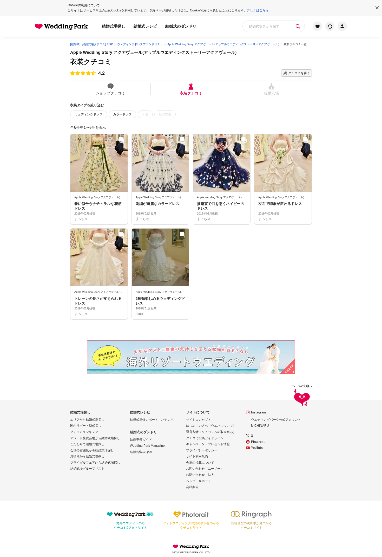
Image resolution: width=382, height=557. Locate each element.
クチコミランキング (84, 432)
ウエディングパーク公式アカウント (276, 420)
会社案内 (192, 487)
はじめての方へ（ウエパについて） (211, 426)
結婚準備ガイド (141, 439)
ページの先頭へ (302, 386)
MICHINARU (260, 426)
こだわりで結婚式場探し (87, 444)
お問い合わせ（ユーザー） (204, 468)
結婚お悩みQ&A (141, 452)
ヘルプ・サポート (198, 481)
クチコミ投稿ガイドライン (204, 438)
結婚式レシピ (145, 26)
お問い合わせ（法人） (201, 475)
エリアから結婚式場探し (87, 420)
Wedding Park (191, 546)
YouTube (257, 448)
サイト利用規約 (197, 456)
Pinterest (258, 442)
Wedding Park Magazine (147, 446)
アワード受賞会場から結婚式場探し (95, 438)
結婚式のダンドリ (180, 26)
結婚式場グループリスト (87, 468)
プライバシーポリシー (201, 450)
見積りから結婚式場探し (87, 456)
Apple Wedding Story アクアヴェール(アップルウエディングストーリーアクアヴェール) (153, 52)
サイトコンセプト (198, 420)
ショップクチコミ (110, 93)
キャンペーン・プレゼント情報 (208, 444)
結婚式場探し (113, 26)
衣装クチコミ (191, 93)
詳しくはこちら (258, 10)
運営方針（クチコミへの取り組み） (211, 432)
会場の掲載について (200, 462)
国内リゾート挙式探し (85, 426)
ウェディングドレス (89, 114)
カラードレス (122, 114)
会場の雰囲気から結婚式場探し (92, 450)
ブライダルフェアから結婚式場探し (95, 462)
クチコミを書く (299, 73)
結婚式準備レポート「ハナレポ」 (153, 420)
